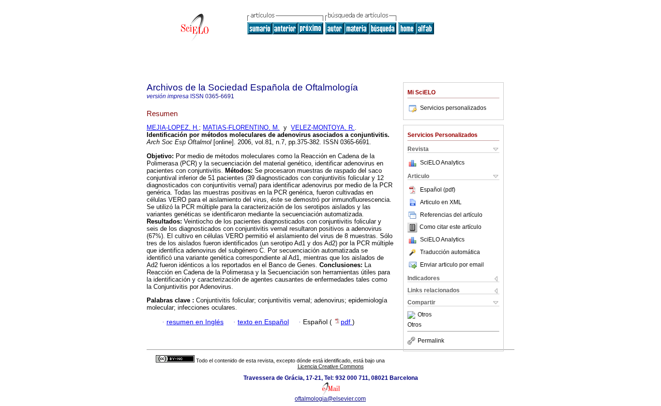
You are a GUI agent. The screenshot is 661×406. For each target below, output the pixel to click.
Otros (425, 315)
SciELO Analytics (442, 162)
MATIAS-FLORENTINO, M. (241, 127)
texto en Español (263, 322)
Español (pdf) (437, 189)
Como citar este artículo (450, 227)
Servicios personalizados (453, 108)
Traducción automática (450, 252)
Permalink (431, 340)
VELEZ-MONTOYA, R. (323, 127)
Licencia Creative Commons (331, 366)
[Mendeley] (412, 315)
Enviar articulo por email (452, 264)
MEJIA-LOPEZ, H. (173, 127)
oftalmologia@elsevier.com (330, 398)
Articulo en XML (441, 202)
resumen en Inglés (195, 322)
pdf (346, 322)
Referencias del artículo (451, 214)
